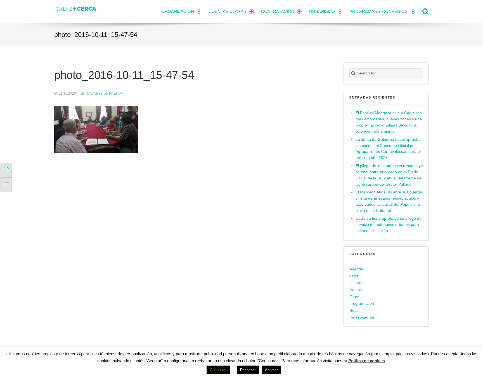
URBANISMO (322, 11)
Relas (354, 310)
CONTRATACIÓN (277, 11)
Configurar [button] (218, 370)
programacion (361, 303)
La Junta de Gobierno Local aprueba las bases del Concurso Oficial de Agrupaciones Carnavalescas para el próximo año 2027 (388, 148)
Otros (354, 297)
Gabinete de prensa (104, 93)
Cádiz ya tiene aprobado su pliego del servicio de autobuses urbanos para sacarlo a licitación (389, 224)
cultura (355, 283)
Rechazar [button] (247, 370)
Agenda (356, 269)
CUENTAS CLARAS (227, 11)
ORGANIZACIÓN (177, 11)
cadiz (354, 276)
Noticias (356, 290)
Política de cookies (366, 360)
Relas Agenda (361, 317)
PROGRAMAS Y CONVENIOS (378, 11)
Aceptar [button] (271, 370)
